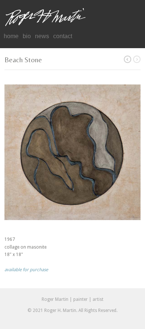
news (42, 36)
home (11, 36)
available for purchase (26, 269)
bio (27, 36)
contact (62, 36)
